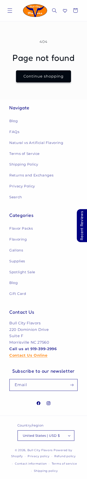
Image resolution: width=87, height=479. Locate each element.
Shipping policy (46, 470)
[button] (9, 10)
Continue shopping (43, 76)
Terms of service (64, 463)
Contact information (31, 463)
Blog (13, 121)
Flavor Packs (21, 228)
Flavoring (18, 239)
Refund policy (65, 456)
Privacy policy (38, 456)
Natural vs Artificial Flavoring (36, 143)
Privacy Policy (22, 186)
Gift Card (17, 294)
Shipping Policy (23, 164)
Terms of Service (24, 154)
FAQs (14, 132)
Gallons (16, 250)
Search (15, 197)
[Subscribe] (72, 385)
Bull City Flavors (40, 450)
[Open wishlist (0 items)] (65, 10)
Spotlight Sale (22, 272)
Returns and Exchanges (31, 175)
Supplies (17, 261)
